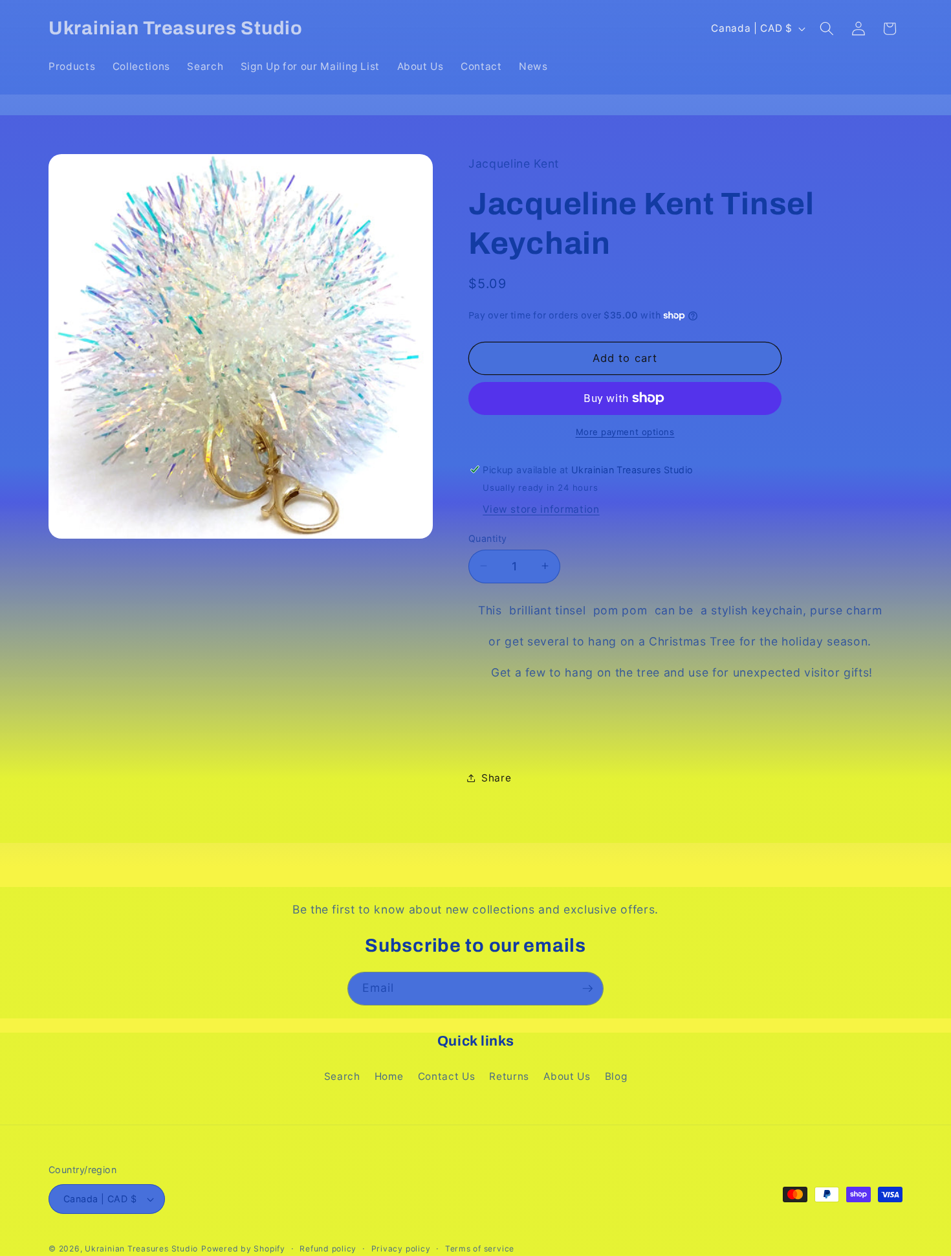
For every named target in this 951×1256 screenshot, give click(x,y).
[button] (826, 28)
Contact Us (447, 1076)
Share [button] (496, 777)
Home (389, 1076)
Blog (616, 1076)
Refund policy (328, 1248)
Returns (509, 1076)
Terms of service (479, 1248)
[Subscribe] (587, 988)
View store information (541, 509)
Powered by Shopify (243, 1248)
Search (342, 1076)
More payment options (625, 432)
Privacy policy (401, 1248)
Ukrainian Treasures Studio (141, 1248)
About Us (566, 1076)
